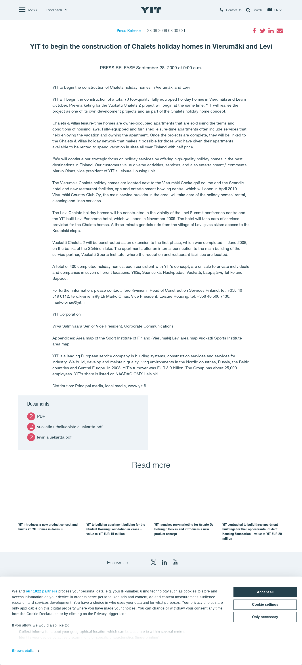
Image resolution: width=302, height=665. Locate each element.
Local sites (54, 10)
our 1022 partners (41, 591)
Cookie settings (265, 604)
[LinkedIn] (271, 30)
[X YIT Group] (153, 562)
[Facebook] (254, 30)
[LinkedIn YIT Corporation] (164, 562)
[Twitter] (263, 30)
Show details (23, 651)
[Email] (279, 30)
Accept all (265, 592)
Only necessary (265, 617)
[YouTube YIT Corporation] (175, 562)
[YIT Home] (151, 10)
